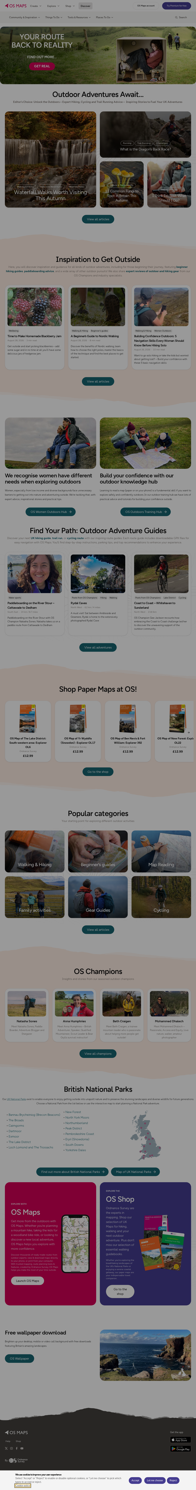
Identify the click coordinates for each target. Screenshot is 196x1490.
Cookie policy (22, 1485)
